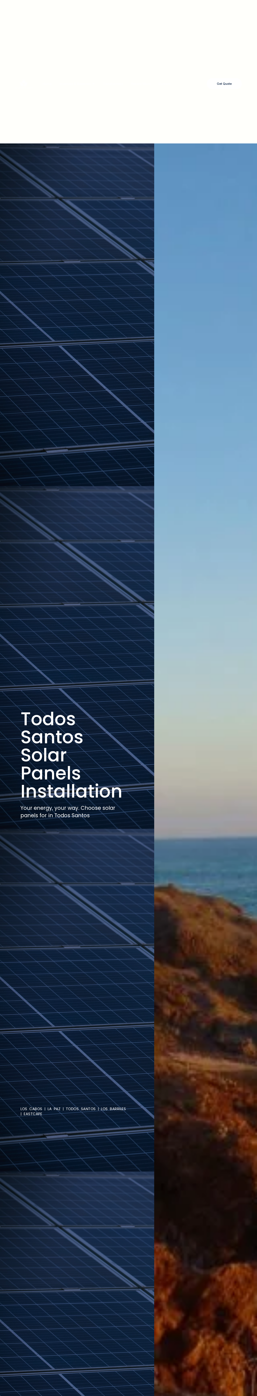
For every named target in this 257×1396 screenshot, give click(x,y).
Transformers (113, 84)
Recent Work (141, 84)
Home (47, 84)
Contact (164, 84)
